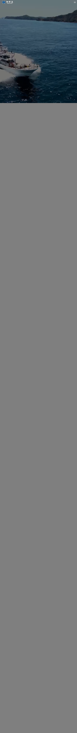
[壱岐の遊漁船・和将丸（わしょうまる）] (7, 2)
